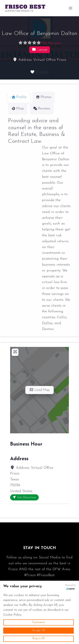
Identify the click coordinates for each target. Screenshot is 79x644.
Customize (38, 622)
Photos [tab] (46, 97)
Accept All (38, 630)
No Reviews (51, 43)
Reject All (38, 638)
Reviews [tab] (44, 108)
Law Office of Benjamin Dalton (39, 33)
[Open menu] (70, 8)
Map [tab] (20, 108)
